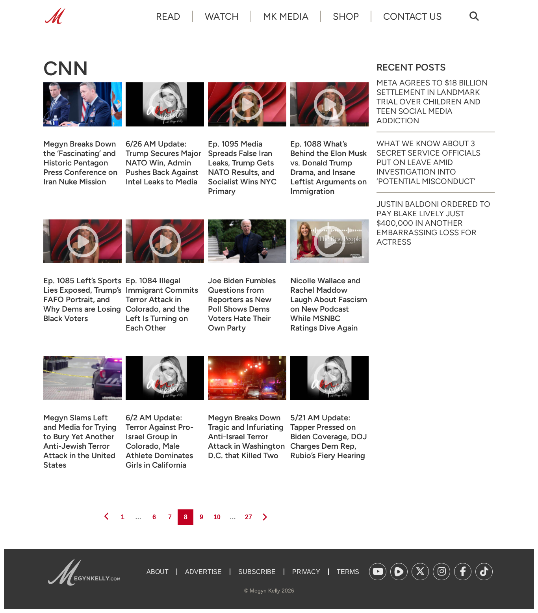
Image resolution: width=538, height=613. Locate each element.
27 (248, 516)
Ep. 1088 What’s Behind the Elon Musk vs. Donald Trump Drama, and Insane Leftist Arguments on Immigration (328, 167)
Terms (348, 571)
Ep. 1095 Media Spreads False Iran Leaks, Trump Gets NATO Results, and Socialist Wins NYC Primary (242, 167)
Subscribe (257, 571)
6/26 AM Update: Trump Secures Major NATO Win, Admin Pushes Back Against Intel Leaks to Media (163, 162)
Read (168, 16)
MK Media (285, 16)
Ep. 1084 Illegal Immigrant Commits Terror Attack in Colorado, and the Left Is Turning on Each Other (162, 304)
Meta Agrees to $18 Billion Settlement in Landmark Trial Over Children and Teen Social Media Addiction (432, 101)
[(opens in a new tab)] (377, 571)
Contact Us (412, 16)
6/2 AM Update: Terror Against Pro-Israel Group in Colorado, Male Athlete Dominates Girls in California (159, 441)
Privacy (306, 571)
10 (216, 516)
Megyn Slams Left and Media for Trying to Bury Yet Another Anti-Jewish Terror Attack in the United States (80, 441)
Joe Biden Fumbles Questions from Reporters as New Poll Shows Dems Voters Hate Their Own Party (242, 304)
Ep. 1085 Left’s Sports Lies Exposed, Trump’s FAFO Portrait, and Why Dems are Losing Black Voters (82, 299)
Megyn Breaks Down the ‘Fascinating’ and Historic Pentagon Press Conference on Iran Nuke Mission (80, 162)
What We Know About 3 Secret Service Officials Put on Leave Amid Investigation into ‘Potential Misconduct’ (428, 162)
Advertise (203, 571)
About (158, 571)
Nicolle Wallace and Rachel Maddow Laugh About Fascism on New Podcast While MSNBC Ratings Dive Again (328, 304)
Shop (346, 16)
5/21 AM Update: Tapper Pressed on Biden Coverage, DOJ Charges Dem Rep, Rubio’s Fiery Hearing (328, 436)
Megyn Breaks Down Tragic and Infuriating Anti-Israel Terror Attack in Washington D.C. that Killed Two (246, 436)
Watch (222, 16)
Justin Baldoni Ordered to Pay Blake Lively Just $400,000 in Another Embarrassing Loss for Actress (433, 223)
